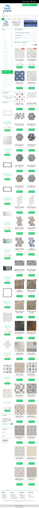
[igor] (19, 23)
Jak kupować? (13, 494)
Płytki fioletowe (6, 54)
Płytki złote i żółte (6, 68)
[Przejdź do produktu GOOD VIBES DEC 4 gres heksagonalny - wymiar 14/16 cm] (20, 159)
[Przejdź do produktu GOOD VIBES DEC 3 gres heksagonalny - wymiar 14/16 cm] (32, 138)
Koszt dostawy (4, 498)
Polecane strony (31, 496)
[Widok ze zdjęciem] (33, 45)
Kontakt (29, 495)
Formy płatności (4, 496)
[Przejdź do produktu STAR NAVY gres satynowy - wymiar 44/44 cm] (20, 76)
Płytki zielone (6, 66)
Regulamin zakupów (14, 498)
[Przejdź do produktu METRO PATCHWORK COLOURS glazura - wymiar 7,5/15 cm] (32, 263)
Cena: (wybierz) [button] (17, 37)
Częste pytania (13, 495)
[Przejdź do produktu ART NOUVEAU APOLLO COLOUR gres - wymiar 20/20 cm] (20, 368)
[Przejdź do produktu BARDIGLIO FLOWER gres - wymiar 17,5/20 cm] (32, 97)
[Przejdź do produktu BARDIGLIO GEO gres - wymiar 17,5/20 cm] (20, 118)
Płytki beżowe (6, 41)
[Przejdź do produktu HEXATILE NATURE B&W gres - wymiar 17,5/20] (20, 242)
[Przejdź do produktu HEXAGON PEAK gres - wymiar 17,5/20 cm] (32, 200)
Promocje (4, 89)
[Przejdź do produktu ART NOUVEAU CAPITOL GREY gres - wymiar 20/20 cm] (20, 389)
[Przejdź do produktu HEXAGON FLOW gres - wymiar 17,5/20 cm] (20, 200)
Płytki (3, 32)
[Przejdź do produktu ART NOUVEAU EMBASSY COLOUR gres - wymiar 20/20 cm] (20, 410)
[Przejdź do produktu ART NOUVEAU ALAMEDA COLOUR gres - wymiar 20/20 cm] (20, 347)
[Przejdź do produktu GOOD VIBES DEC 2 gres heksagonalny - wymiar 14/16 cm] (20, 138)
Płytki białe (5, 44)
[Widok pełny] (35, 45)
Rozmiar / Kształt (6, 74)
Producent (5, 34)
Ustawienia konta (22, 498)
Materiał (5, 77)
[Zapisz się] (12, 424)
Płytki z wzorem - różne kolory (7, 72)
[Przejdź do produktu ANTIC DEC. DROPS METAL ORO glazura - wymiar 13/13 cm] (32, 326)
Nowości (4, 86)
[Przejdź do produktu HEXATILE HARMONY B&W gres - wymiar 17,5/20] (20, 221)
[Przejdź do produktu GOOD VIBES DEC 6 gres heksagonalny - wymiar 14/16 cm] (20, 180)
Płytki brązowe (6, 46)
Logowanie (21, 494)
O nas (29, 494)
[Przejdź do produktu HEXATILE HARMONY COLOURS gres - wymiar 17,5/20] (32, 221)
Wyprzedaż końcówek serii (7, 84)
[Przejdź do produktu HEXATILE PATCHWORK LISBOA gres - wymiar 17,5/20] (32, 242)
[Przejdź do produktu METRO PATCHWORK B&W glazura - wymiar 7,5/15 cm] (20, 263)
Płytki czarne (6, 48)
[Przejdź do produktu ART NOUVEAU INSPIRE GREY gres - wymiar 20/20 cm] (32, 430)
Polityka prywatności (14, 496)
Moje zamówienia (22, 495)
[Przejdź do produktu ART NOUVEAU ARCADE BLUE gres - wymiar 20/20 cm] (32, 368)
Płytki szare (5, 61)
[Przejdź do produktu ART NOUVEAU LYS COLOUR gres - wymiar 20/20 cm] (32, 472)
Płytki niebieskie (6, 57)
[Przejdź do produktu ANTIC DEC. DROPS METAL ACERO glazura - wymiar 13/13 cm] (20, 326)
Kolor (4, 39)
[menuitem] (6, 19)
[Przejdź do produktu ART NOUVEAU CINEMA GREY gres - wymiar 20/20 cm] (32, 389)
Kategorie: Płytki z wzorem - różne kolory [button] (22, 32)
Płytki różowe (6, 59)
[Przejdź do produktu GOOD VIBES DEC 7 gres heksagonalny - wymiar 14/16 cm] (32, 180)
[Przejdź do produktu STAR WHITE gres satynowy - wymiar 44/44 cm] (20, 97)
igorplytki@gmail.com (22, 501)
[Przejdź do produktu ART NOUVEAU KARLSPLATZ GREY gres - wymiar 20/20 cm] (20, 451)
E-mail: (3, 432)
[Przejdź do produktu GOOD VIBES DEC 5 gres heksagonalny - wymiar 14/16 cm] (32, 159)
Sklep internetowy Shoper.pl (19, 507)
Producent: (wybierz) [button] (18, 35)
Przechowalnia (22, 496)
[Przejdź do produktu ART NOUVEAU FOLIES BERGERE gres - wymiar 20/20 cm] (20, 430)
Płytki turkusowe (6, 64)
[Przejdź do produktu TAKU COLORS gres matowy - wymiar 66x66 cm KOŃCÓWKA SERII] (20, 53)
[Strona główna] (7, 9)
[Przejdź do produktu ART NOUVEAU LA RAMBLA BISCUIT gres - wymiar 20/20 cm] (32, 451)
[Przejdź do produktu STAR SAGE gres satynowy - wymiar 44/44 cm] (32, 76)
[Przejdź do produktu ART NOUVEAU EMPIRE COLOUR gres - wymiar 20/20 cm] (32, 410)
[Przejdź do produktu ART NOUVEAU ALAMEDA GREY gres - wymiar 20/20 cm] (32, 347)
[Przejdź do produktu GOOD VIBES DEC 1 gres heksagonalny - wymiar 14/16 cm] (32, 118)
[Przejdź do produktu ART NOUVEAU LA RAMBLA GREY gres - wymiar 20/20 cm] (20, 472)
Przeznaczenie (6, 79)
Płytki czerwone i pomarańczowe (6, 52)
